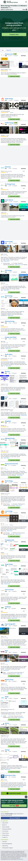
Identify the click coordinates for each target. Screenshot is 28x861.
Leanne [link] (2, 493)
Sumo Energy (8, 296)
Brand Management (7, 843)
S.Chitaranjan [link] (4, 358)
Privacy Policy (5, 835)
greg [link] (2, 254)
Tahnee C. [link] (3, 135)
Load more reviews (14, 76)
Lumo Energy (8, 511)
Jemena (7, 723)
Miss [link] (2, 188)
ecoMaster (8, 607)
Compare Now (14, 34)
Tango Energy (9, 564)
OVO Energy (8, 270)
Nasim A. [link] (3, 283)
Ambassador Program (7, 847)
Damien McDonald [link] (5, 409)
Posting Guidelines (6, 829)
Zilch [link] (2, 779)
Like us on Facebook (15, 818)
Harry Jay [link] (3, 341)
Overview (4, 841)
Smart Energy (9, 241)
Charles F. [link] (3, 384)
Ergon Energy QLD (10, 624)
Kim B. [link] (2, 325)
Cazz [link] (2, 451)
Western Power (9, 679)
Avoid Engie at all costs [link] (6, 709)
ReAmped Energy (10, 438)
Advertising (5, 845)
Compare (16, 55)
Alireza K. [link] (3, 308)
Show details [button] (14, 74)
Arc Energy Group (10, 184)
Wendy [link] (2, 425)
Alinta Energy (9, 481)
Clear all (9, 50)
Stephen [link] (3, 684)
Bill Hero (7, 371)
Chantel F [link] (3, 594)
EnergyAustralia (9, 540)
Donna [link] (2, 171)
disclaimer (21, 859)
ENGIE (6, 697)
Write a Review (5, 827)
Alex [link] (2, 576)
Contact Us (4, 837)
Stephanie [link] (3, 735)
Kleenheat (8, 167)
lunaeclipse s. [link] (4, 762)
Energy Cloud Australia (11, 463)
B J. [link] (1, 523)
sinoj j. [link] (2, 636)
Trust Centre (5, 831)
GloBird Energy (9, 123)
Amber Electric (9, 200)
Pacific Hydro (8, 354)
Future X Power (9, 589)
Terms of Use (5, 833)
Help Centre (5, 822)
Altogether (8, 421)
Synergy (7, 750)
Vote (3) (23, 358)
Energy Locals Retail (10, 337)
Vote (24, 171)
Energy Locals (9, 54)
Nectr (6, 397)
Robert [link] (2, 552)
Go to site (4, 58)
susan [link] (2, 212)
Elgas (6, 651)
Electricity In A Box (10, 775)
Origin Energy (9, 98)
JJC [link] (1, 663)
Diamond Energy (9, 321)
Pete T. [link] (2, 468)
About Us (4, 825)
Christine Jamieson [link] (5, 111)
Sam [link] (2, 611)
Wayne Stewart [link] (4, 69)
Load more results (15, 793)
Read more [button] (6, 261)
